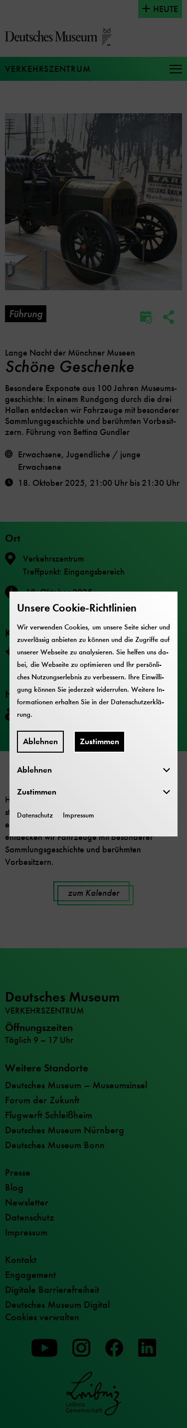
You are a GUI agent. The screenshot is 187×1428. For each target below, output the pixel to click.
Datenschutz (35, 815)
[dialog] (93, 714)
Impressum (78, 815)
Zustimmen (99, 741)
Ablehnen (40, 741)
